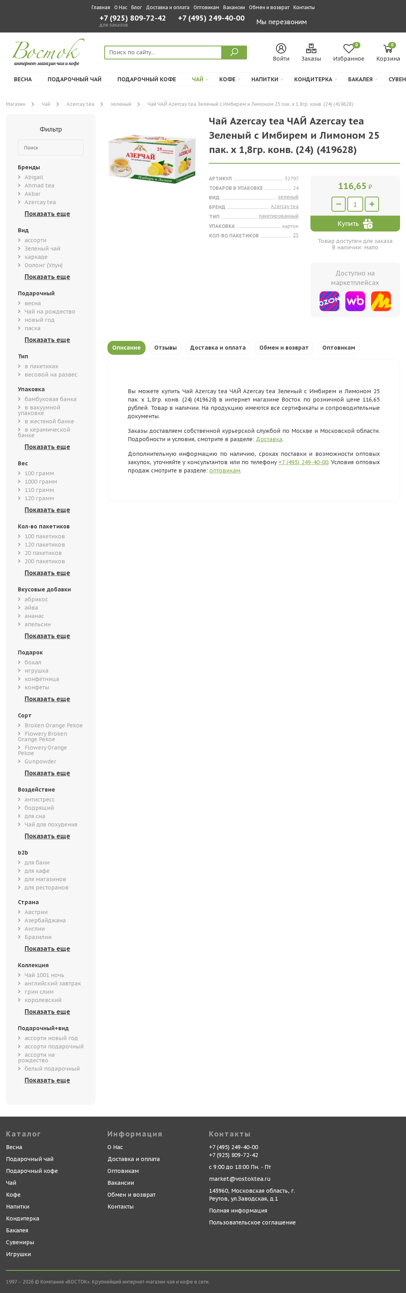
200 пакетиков (45, 561)
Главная (101, 7)
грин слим (39, 992)
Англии (35, 928)
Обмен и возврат (269, 7)
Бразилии (38, 937)
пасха (32, 328)
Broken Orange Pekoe (54, 725)
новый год (40, 320)
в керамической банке (44, 432)
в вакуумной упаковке (39, 410)
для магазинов (45, 879)
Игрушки (18, 1254)
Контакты (304, 7)
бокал (33, 662)
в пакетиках (41, 366)
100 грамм (39, 473)
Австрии (36, 912)
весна (33, 303)
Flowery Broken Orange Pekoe (42, 736)
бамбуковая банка (51, 399)
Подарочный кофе (146, 79)
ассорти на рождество (36, 1057)
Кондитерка (313, 79)
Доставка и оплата (168, 7)
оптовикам (224, 470)
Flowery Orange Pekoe (42, 750)
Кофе (227, 79)
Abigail (34, 177)
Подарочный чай (75, 79)
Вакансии (234, 7)
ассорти (35, 240)
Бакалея (360, 79)
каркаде (36, 257)
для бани (37, 862)
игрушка (36, 670)
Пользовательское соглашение (252, 1222)
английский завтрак (53, 983)
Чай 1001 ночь (44, 975)
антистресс (40, 799)
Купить (348, 224)
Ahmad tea (39, 185)
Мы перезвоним (282, 22)
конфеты (37, 687)
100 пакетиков (45, 536)
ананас (34, 616)
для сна (35, 816)
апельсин (38, 624)
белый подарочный (52, 1068)
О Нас (120, 7)
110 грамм (39, 490)
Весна (23, 79)
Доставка (269, 439)
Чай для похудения (51, 824)
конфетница (42, 679)
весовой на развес (51, 374)
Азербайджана (45, 920)
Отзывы (165, 347)
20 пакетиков (43, 553)
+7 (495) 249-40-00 (211, 19)
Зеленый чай (42, 248)
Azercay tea (80, 104)
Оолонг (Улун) (44, 265)
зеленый (121, 104)
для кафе (37, 871)
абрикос (36, 599)
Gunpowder (40, 761)
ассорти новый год (51, 1038)
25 (296, 235)
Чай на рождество (50, 311)
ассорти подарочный (54, 1046)
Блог (136, 7)
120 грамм (39, 498)
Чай (197, 79)
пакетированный (279, 216)
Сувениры (20, 1242)
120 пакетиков (45, 544)
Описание (126, 347)
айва (31, 607)
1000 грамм (41, 481)
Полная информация (238, 1210)
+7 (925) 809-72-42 (133, 18)
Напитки (264, 79)
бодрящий (39, 808)
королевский (43, 1000)
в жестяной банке (49, 421)
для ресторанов (47, 887)
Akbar (32, 194)
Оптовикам (206, 7)
